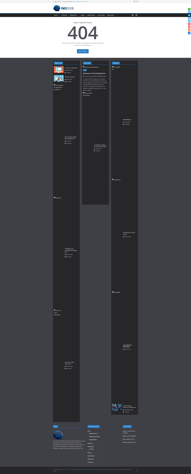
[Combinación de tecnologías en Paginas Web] (59, 253)
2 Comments (68, 143)
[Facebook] (189, 12)
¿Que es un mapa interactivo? (69, 363)
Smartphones (91, 15)
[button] (58, 15)
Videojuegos (73, 15)
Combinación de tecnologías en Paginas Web (71, 250)
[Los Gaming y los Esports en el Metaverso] (117, 409)
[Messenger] (189, 18)
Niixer (56, 15)
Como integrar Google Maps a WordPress (70, 137)
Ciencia (83, 15)
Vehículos (64, 15)
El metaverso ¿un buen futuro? (129, 233)
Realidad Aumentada (94, 436)
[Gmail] (189, 27)
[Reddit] (189, 30)
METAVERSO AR (127, 119)
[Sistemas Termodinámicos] (95, 67)
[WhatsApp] (189, 9)
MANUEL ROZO (96, 76)
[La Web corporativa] (59, 79)
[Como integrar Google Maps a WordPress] (59, 140)
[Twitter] (189, 21)
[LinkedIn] (189, 15)
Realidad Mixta (93, 439)
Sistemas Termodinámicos (94, 73)
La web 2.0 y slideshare (71, 68)
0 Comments (68, 81)
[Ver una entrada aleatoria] (136, 15)
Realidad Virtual (93, 433)
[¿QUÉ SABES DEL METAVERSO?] (117, 347)
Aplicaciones (101, 15)
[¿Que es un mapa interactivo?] (59, 365)
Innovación (110, 15)
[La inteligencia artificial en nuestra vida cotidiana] (88, 148)
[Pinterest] (189, 24)
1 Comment (68, 72)
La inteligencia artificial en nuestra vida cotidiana (100, 145)
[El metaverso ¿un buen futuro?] (117, 234)
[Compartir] (189, 33)
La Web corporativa (70, 77)
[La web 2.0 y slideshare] (59, 70)
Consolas (91, 449)
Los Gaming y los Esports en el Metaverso (129, 406)
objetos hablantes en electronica (80, 1)
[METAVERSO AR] (117, 122)
